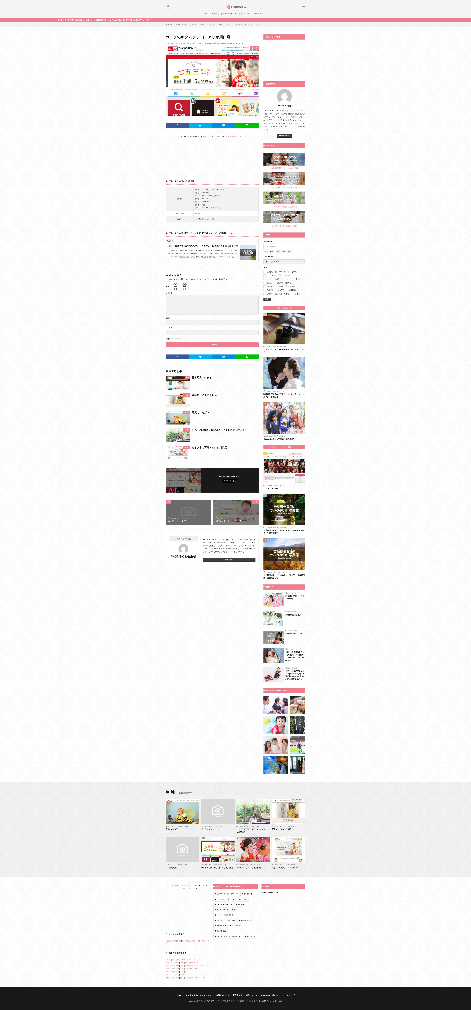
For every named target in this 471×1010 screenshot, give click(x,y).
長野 (192, 966)
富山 (172, 966)
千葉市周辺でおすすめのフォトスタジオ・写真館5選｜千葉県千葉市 (284, 532)
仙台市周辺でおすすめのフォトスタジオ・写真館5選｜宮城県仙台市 (284, 576)
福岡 (167, 978)
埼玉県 (212, 24)
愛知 (206, 966)
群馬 (177, 963)
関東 (179, 941)
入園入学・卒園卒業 (225, 915)
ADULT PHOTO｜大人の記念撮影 (284, 207)
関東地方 (203, 24)
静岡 (201, 966)
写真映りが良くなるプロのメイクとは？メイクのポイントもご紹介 (283, 395)
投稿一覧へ (228, 559)
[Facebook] (177, 125)
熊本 (182, 978)
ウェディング (223, 899)
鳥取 (167, 972)
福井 (182, 966)
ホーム (206, 14)
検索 (266, 299)
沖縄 (203, 978)
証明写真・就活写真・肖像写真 (223, 43)
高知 (182, 975)
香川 (172, 975)
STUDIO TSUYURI (270, 488)
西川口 (201, 43)
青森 (174, 960)
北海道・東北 (171, 941)
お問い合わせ (251, 995)
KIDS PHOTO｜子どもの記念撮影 (284, 187)
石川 (177, 966)
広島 (182, 972)
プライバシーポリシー (232, 137)
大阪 (289, 251)
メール (169, 328)
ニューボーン (241, 899)
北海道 (168, 960)
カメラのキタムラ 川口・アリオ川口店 (245, 24)
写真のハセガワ (200, 412)
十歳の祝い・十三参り (226, 920)
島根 (172, 972)
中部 (184, 941)
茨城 (167, 963)
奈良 (192, 969)
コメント (169, 293)
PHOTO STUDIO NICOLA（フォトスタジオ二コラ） (221, 430)
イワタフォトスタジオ (210, 829)
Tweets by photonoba (269, 892)
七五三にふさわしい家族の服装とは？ (279, 439)
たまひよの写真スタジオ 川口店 (209, 447)
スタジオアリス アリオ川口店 (248, 868)
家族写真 (245, 920)
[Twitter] (200, 125)
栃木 (172, 963)
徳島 (167, 975)
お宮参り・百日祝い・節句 (227, 894)
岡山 (177, 972)
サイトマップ (259, 14)
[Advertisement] (212, 155)
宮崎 (192, 978)
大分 (187, 978)
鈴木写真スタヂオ (202, 377)
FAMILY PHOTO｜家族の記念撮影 (284, 226)
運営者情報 (237, 995)
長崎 (177, 978)
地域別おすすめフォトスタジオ (224, 14)
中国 (194, 941)
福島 (198, 960)
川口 (227, 24)
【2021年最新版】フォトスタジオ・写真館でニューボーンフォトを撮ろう (295, 656)
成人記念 (236, 925)
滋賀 (172, 969)
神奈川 (272, 251)
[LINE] (247, 125)
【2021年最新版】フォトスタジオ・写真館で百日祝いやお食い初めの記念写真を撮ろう (295, 675)
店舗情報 (209, 43)
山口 (187, 972)
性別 (167, 286)
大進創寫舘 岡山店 (293, 615)
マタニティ (222, 910)
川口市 (220, 24)
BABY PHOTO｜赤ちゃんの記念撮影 (284, 168)
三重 (167, 969)
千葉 (283, 251)
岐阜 (196, 966)
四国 (198, 941)
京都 (177, 969)
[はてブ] (223, 125)
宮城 (188, 960)
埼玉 (278, 251)
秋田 (183, 960)
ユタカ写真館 (171, 868)
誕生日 (251, 936)
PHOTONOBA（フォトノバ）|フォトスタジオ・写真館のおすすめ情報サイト (230, 1001)
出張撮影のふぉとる (293, 633)
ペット (241, 904)
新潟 (167, 966)
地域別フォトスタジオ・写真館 (186, 24)
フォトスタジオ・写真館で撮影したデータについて (283, 351)
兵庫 (187, 969)
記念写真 (221, 931)
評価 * (168, 339)
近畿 (189, 941)
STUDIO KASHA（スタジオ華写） (294, 597)
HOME (170, 24)
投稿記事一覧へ (284, 135)
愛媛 (177, 975)
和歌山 (197, 969)
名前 (168, 318)
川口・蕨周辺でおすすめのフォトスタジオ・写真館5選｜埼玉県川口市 (203, 246)
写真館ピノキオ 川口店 (204, 395)
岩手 (179, 960)
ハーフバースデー (224, 904)
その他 (248, 894)
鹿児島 (197, 978)
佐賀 (172, 978)
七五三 (237, 910)
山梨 (187, 966)
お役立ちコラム (245, 14)
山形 (193, 960)
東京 (266, 251)
